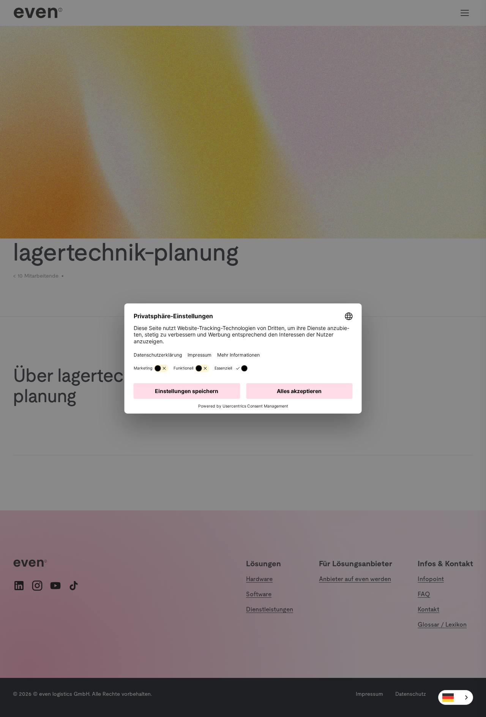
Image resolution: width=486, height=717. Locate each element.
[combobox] (455, 697)
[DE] (456, 697)
